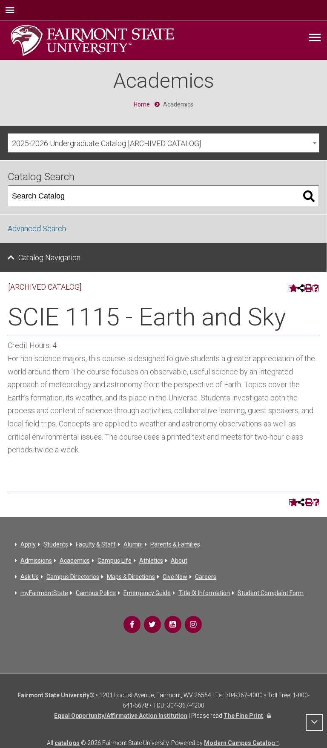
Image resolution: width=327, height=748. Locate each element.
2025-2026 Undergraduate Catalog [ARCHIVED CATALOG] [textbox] (106, 143)
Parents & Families (175, 544)
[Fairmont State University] (92, 40)
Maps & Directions (131, 576)
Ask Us (29, 576)
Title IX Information (204, 593)
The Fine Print (243, 715)
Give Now (175, 576)
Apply (28, 544)
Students (55, 544)
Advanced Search (37, 228)
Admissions (36, 560)
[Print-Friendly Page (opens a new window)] (307, 288)
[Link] (132, 624)
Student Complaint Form (271, 593)
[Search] (309, 196)
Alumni (133, 544)
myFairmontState (44, 593)
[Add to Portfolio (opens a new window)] (292, 288)
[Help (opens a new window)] (316, 288)
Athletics (151, 560)
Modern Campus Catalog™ (241, 742)
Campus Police (96, 593)
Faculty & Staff (96, 544)
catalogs (67, 742)
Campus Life (115, 560)
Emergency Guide (147, 593)
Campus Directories (72, 576)
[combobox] (163, 142)
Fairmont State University (53, 695)
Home (142, 104)
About (179, 560)
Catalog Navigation (49, 257)
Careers (205, 576)
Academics (75, 560)
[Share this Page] (300, 288)
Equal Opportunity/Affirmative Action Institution (120, 715)
